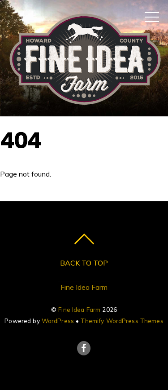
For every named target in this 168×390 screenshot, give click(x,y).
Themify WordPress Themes (122, 320)
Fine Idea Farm (84, 287)
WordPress (58, 320)
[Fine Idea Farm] (84, 105)
